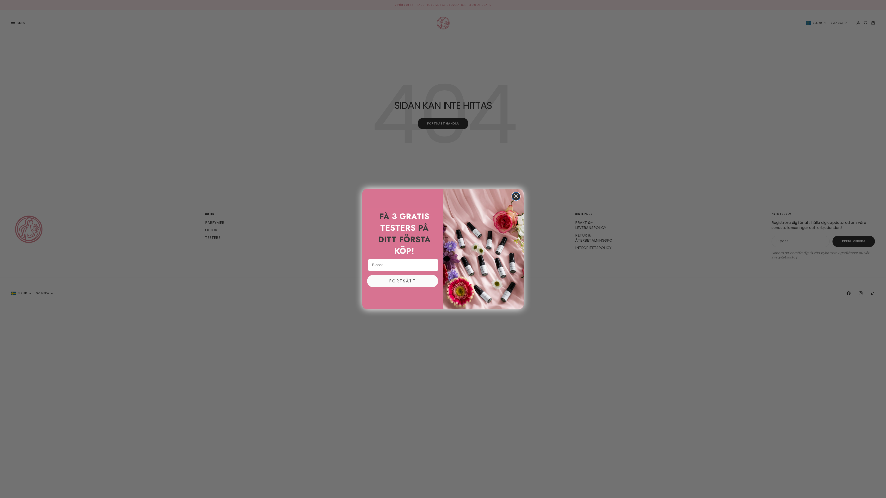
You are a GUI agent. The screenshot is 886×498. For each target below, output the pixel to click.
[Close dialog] (516, 196)
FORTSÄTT (402, 281)
